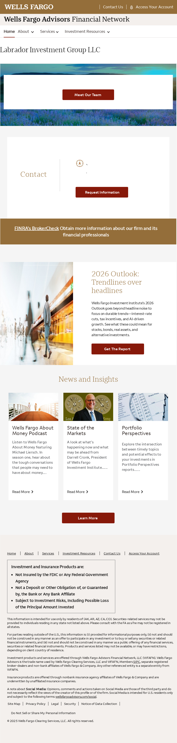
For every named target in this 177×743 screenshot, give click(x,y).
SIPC (136, 662)
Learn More (88, 518)
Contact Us (113, 6)
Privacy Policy (35, 704)
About (24, 31)
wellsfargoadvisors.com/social (76, 696)
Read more (21, 491)
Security (70, 704)
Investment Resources (85, 31)
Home (9, 31)
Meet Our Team (87, 94)
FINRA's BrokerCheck (37, 228)
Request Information (102, 192)
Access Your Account (154, 6)
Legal (55, 704)
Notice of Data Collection (99, 704)
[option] (33, 446)
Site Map (14, 704)
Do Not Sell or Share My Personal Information (43, 713)
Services (47, 31)
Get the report (117, 349)
